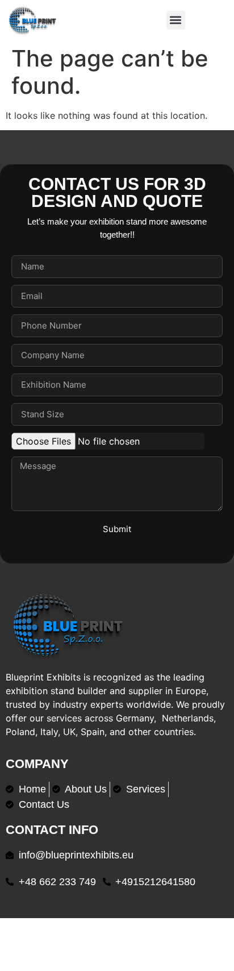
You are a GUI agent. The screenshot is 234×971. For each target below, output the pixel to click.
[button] (175, 20)
